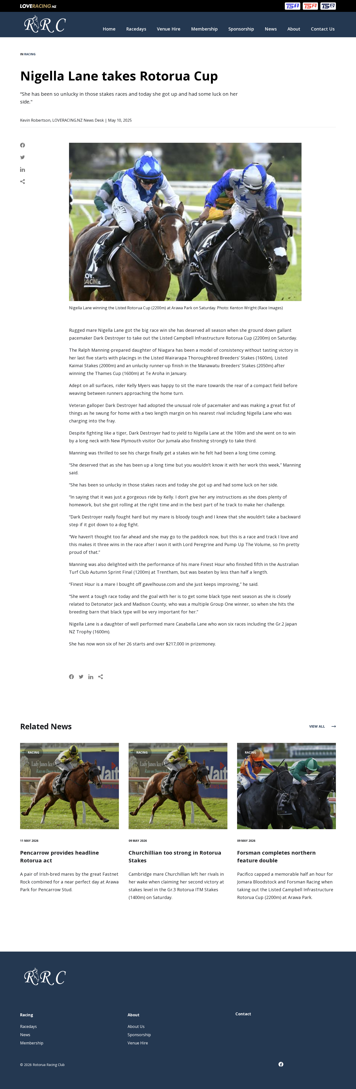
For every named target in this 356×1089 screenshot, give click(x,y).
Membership (204, 29)
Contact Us (323, 29)
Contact (243, 1014)
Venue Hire (168, 29)
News (271, 29)
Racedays (136, 29)
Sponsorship (241, 29)
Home (109, 29)
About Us (136, 1026)
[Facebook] (283, 1065)
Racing (30, 54)
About (293, 29)
